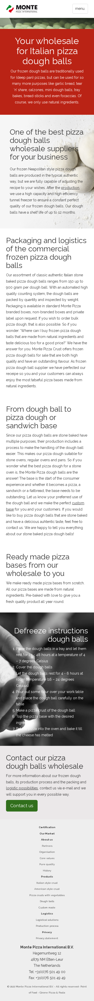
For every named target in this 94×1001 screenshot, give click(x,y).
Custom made (47, 907)
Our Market (47, 833)
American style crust (47, 889)
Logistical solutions (47, 919)
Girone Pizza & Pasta (52, 992)
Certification (47, 827)
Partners (47, 845)
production (70, 188)
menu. (80, 9)
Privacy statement (47, 938)
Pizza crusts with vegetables (47, 895)
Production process (47, 926)
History (47, 870)
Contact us (21, 805)
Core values (47, 858)
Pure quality (47, 864)
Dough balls (47, 901)
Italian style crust (47, 882)
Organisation (47, 852)
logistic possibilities (22, 788)
